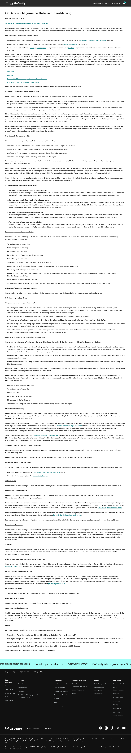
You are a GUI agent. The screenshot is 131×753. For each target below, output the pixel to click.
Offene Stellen (9, 689)
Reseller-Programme (78, 690)
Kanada (10, 75)
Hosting (115, 704)
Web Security (117, 708)
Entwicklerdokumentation (61, 684)
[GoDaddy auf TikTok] (112, 729)
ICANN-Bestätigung (59, 687)
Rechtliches (8, 697)
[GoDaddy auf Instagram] (106, 729)
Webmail (56, 698)
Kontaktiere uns (10, 693)
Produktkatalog (58, 706)
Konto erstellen (98, 693)
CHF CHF (48, 729)
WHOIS (56, 702)
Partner (74, 693)
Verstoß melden (22, 687)
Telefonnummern (118, 715)
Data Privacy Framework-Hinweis (110, 507)
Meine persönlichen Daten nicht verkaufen (113, 746)
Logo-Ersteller (117, 712)
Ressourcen (21, 691)
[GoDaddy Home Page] (13, 728)
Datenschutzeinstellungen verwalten (93, 40)
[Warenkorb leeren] (123, 3)
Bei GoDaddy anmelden (101, 684)
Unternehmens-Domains (61, 691)
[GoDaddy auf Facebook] (100, 729)
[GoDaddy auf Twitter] (118, 729)
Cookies (123, 739)
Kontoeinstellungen (70, 44)
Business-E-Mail (118, 697)
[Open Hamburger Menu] (6, 3)
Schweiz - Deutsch (32, 729)
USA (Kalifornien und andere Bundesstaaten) (23, 82)
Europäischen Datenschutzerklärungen (67, 515)
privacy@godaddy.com (38, 48)
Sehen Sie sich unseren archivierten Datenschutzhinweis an (26, 23)
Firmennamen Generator (61, 695)
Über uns (7, 686)
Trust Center (9, 700)
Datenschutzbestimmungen (110, 739)
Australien (11, 71)
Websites (116, 693)
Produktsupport (22, 684)
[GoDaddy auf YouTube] (124, 729)
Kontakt (71, 48)
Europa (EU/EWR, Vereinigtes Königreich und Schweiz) (27, 79)
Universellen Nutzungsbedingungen (15, 748)
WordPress (116, 701)
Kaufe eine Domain (118, 684)
